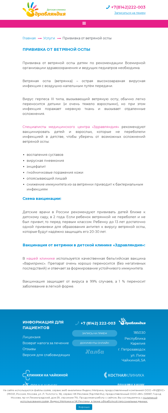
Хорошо (84, 406)
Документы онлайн (94, 342)
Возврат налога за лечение (46, 343)
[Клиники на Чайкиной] (45, 375)
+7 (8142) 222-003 (98, 323)
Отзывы (29, 349)
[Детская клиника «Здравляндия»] (44, 9)
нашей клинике (40, 258)
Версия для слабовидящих (46, 355)
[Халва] (94, 351)
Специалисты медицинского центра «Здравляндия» (71, 127)
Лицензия (32, 337)
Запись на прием (94, 333)
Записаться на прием (129, 13)
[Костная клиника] (124, 375)
